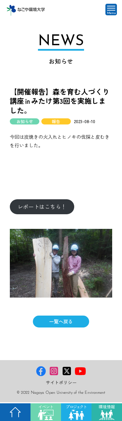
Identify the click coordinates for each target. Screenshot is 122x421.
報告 (56, 121)
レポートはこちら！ (42, 206)
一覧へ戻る (61, 321)
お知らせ (25, 121)
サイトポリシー (61, 382)
